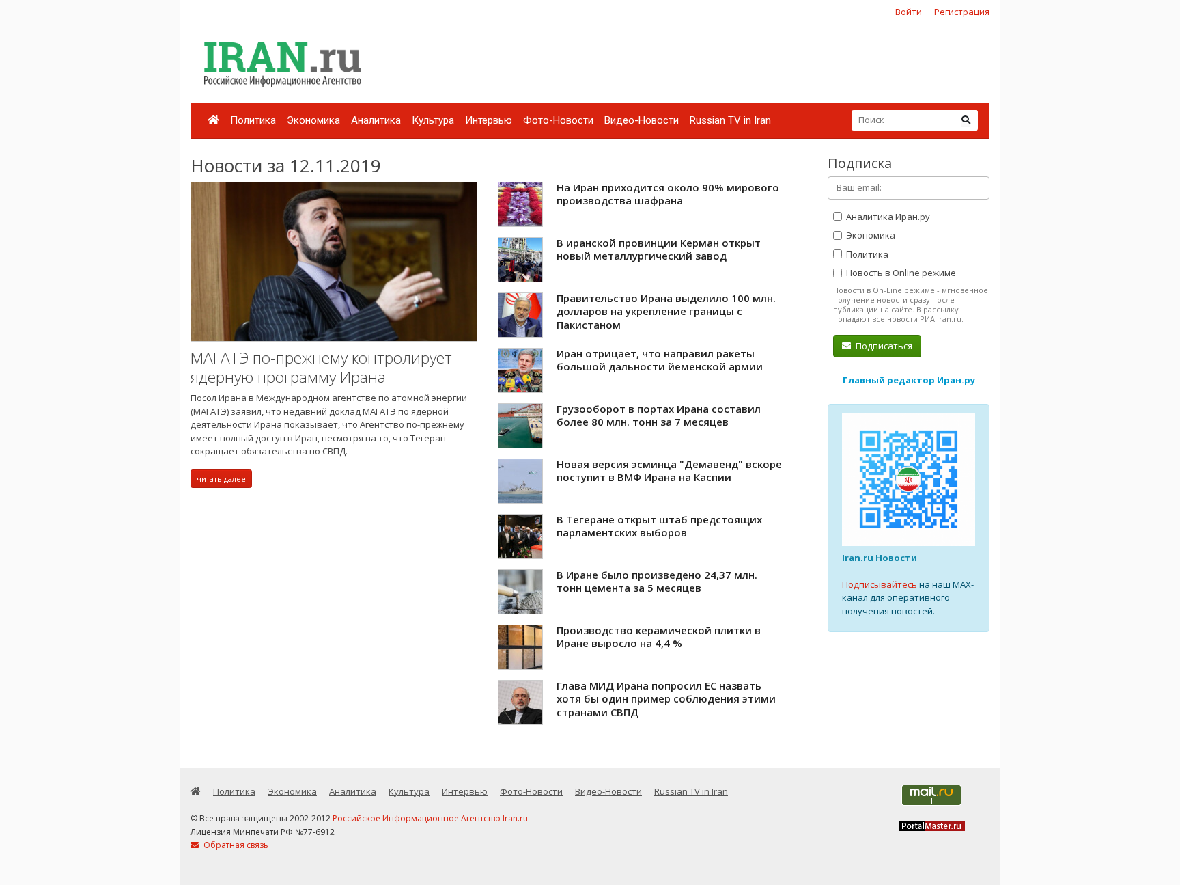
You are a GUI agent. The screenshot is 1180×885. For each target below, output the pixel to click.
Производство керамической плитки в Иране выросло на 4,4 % (659, 637)
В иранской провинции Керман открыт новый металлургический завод (659, 249)
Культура (433, 120)
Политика (253, 120)
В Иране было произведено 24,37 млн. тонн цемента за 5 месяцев (657, 581)
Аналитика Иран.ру (887, 216)
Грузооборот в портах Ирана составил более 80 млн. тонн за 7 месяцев (659, 415)
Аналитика (376, 120)
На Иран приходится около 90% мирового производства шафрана (668, 194)
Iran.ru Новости (879, 558)
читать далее (221, 479)
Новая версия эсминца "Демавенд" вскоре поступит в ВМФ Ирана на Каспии (669, 471)
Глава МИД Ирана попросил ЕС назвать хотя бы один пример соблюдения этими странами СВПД (666, 699)
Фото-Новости (558, 120)
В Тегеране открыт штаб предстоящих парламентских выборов (659, 526)
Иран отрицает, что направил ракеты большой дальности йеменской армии (660, 360)
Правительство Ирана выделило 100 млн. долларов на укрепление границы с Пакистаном (666, 311)
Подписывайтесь (879, 584)
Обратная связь (234, 845)
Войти (908, 11)
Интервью (488, 120)
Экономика (313, 120)
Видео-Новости (641, 120)
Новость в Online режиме (900, 273)
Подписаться (883, 346)
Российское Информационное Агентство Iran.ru (430, 818)
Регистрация (961, 11)
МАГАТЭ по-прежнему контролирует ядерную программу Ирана (321, 367)
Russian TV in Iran (730, 120)
